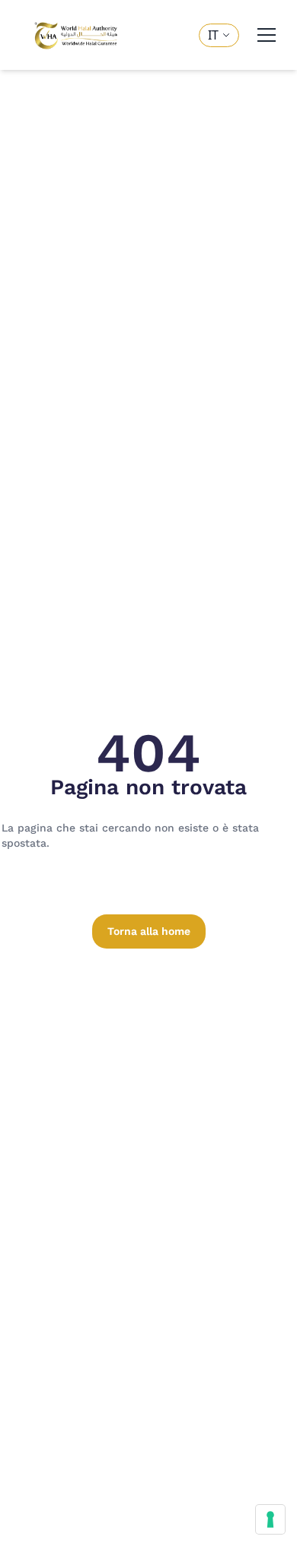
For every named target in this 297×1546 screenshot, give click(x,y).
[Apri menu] (266, 35)
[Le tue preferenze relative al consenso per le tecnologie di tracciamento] (270, 1519)
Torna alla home (148, 931)
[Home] (76, 35)
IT (213, 35)
